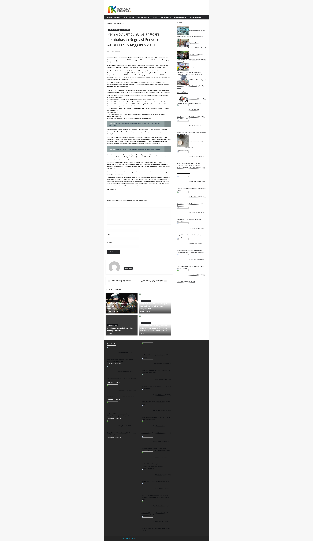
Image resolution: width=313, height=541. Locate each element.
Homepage (109, 23)
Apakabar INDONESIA (113, 17)
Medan (155, 17)
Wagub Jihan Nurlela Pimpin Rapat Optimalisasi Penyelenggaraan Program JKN (153, 306)
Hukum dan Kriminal (180, 17)
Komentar (110, 204)
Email (108, 234)
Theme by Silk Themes (128, 539)
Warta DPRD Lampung (143, 17)
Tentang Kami (124, 2)
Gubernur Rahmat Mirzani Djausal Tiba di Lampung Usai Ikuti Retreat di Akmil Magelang (121, 306)
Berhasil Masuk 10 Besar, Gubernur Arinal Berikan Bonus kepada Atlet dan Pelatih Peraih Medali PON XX (153, 328)
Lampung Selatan (165, 17)
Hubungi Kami (110, 2)
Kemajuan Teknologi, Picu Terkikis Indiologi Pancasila (120, 329)
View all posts (128, 268)
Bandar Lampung (128, 17)
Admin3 (109, 311)
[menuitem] (113, 17)
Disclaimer (117, 2)
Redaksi (130, 2)
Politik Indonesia (195, 17)
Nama (108, 227)
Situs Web (109, 242)
